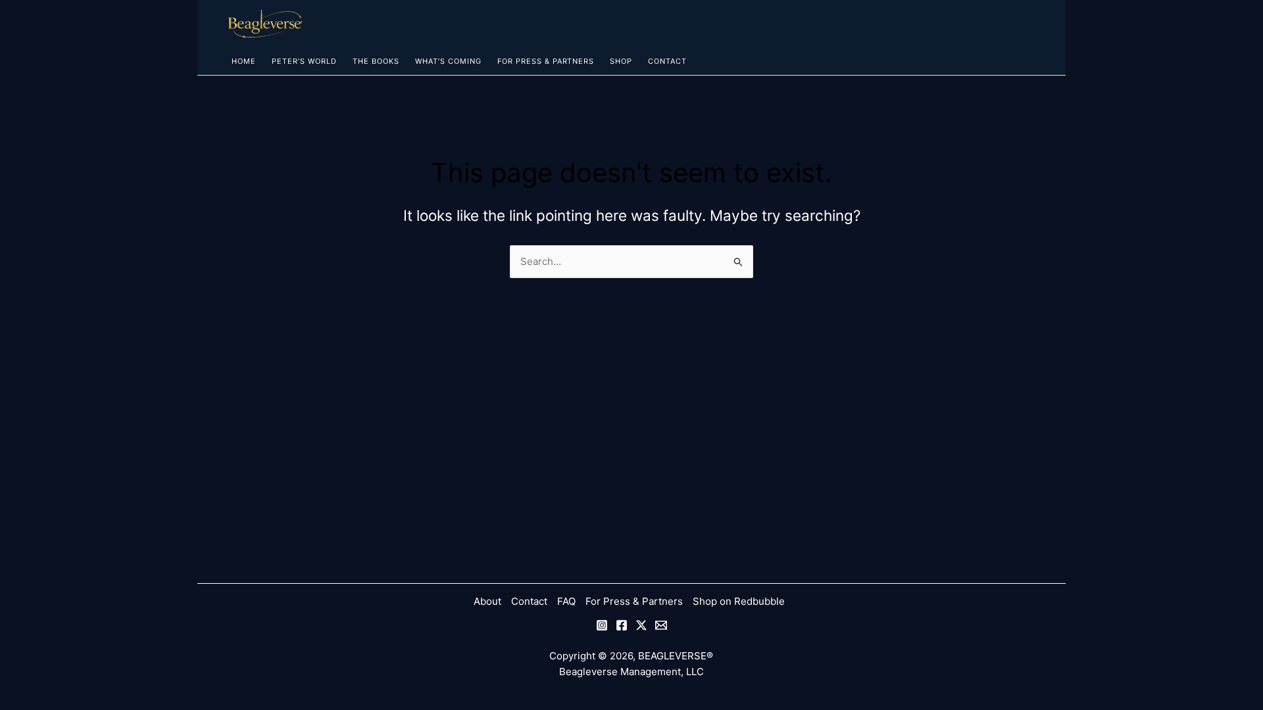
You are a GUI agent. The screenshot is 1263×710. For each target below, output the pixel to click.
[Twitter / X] (641, 625)
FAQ (566, 601)
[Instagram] (602, 625)
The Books (376, 61)
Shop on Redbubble (739, 601)
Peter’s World (304, 61)
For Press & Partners (546, 61)
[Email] (661, 625)
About (487, 601)
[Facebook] (622, 625)
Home (244, 61)
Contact (667, 61)
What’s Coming (448, 61)
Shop (621, 61)
